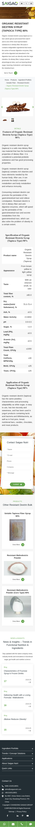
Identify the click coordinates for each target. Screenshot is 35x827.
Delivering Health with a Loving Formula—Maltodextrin (17, 696)
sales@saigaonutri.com (13, 789)
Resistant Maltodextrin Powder (17, 556)
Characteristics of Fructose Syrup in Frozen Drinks (15, 672)
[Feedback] (30, 824)
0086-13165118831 (11, 786)
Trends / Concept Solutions (13, 753)
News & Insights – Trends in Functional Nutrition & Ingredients (17, 644)
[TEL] (22, 824)
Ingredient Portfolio (24, 80)
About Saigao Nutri (10, 763)
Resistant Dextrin (23, 83)
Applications (7, 758)
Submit (16, 484)
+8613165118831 (11, 792)
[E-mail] (13, 824)
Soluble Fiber (11, 83)
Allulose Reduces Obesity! (15, 719)
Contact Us (7, 781)
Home (7, 80)
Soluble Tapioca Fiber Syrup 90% (17, 514)
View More (16, 544)
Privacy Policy (21, 811)
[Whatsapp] (4, 824)
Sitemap (11, 811)
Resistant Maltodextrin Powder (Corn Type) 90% (17, 591)
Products (14, 80)
